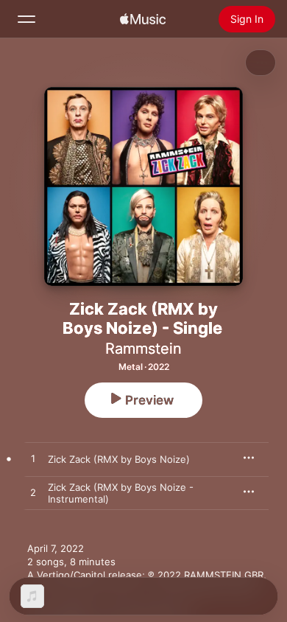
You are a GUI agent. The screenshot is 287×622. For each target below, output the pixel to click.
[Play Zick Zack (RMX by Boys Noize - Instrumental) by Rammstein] (33, 493)
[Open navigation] (26, 19)
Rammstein (143, 348)
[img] (143, 19)
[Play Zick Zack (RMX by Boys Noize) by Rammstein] (33, 459)
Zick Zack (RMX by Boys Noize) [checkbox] (119, 459)
